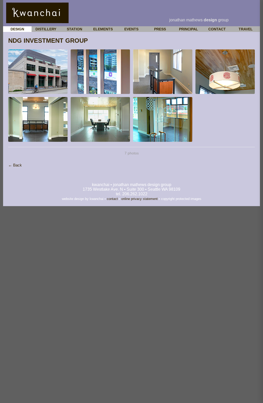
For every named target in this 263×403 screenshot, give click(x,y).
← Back (15, 165)
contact (112, 199)
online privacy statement (139, 199)
